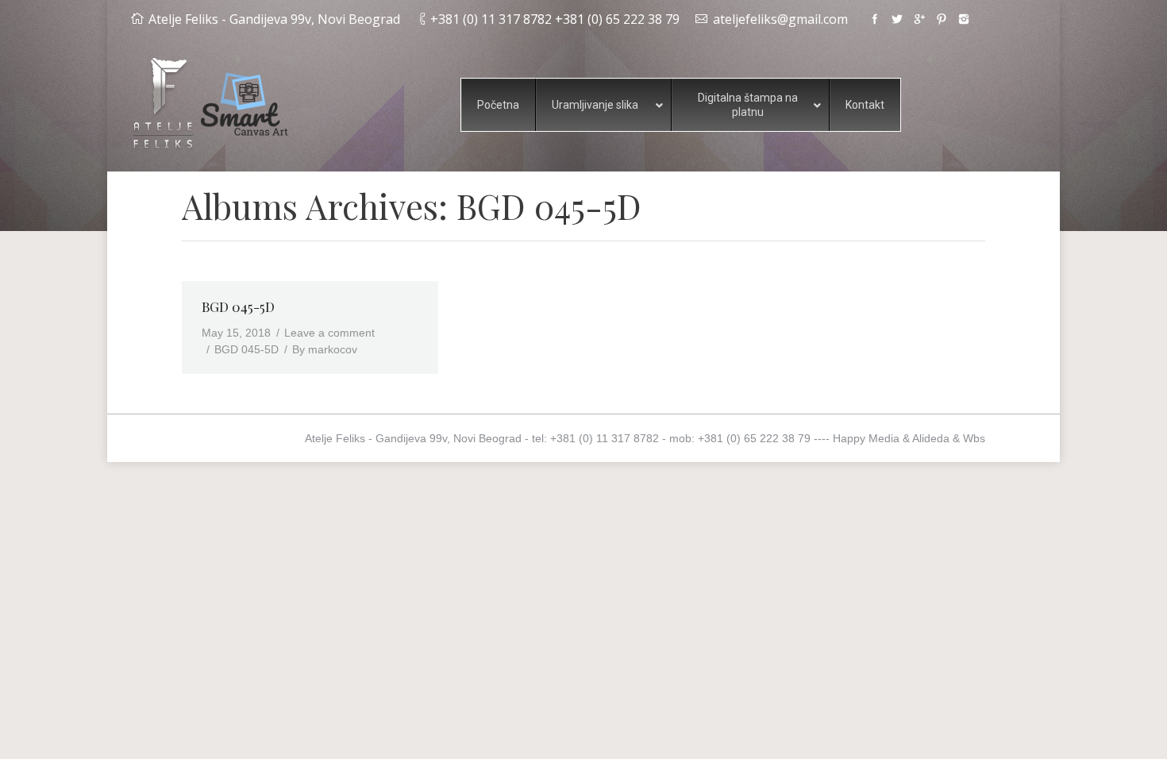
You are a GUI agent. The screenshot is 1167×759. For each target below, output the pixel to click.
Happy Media (866, 438)
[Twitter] (897, 19)
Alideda (930, 438)
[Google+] (919, 19)
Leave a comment (329, 332)
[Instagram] (963, 19)
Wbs (974, 438)
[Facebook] (874, 19)
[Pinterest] (941, 19)
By (324, 349)
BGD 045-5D (238, 306)
